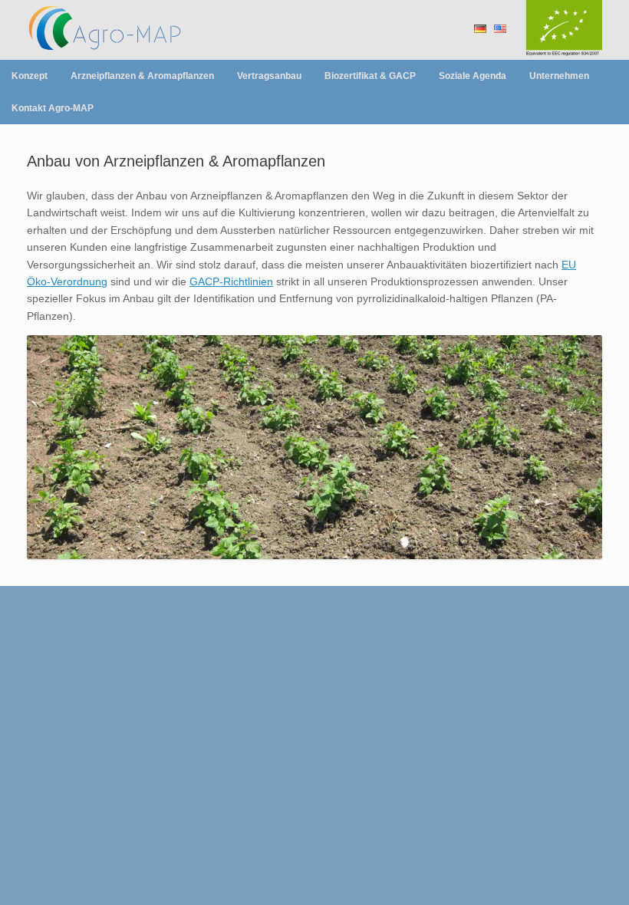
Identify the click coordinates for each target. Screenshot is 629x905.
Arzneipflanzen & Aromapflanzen (142, 76)
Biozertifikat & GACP (370, 76)
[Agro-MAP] (123, 30)
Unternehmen (559, 76)
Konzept (30, 76)
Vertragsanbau (269, 76)
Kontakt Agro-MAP (53, 108)
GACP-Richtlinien (231, 281)
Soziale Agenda (472, 76)
